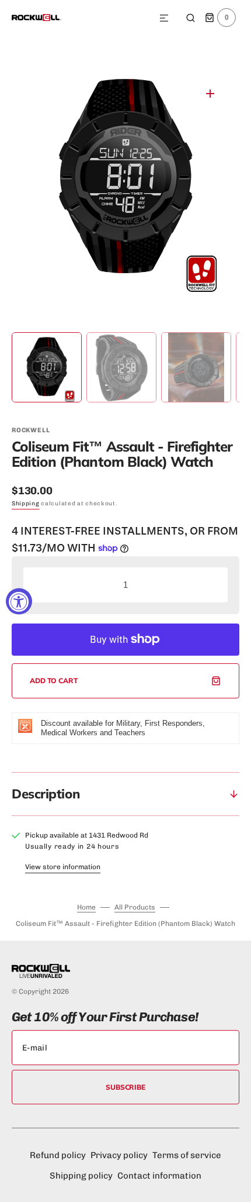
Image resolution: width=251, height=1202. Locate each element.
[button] (164, 19)
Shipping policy (81, 1175)
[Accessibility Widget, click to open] (19, 601)
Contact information (159, 1175)
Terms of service (186, 1155)
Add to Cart (54, 680)
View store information (62, 867)
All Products (134, 907)
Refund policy (58, 1155)
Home (86, 907)
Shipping (26, 503)
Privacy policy (119, 1155)
